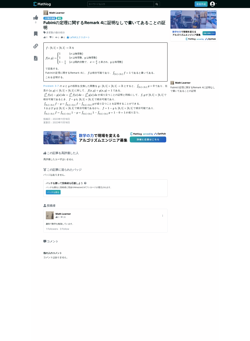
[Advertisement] (193, 59)
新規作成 (201, 4)
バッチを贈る (53, 192)
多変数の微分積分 (55, 32)
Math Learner (57, 12)
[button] (213, 4)
